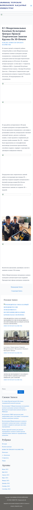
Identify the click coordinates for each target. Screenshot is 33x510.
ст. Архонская (6, 455)
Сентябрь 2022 (6, 489)
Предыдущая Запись (17, 287)
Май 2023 (5, 472)
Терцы (4, 460)
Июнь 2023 (5, 469)
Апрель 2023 (5, 475)
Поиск (4, 389)
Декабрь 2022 (6, 483)
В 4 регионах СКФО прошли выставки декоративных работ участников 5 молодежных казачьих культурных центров (15, 416)
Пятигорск (5, 452)
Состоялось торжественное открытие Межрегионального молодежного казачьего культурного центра (16, 348)
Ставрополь (5, 458)
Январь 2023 (5, 480)
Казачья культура (7, 446)
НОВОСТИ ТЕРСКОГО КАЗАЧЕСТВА (13, 326)
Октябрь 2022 (6, 486)
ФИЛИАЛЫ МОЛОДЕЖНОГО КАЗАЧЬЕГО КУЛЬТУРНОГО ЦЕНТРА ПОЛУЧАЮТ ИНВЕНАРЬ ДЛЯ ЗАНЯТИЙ (16, 375)
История (4, 444)
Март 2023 (5, 477)
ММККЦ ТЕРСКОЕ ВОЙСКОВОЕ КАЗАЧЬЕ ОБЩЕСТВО (13, 5)
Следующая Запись (16, 291)
